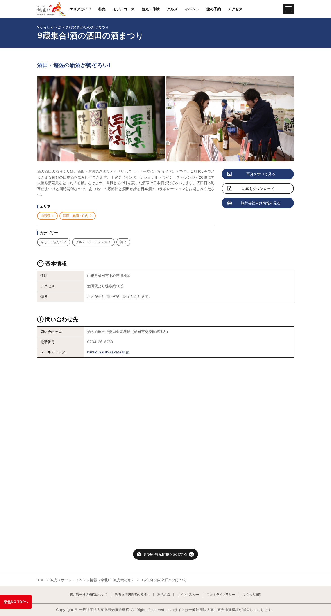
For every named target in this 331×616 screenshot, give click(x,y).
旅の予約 (213, 9)
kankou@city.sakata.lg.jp (108, 352)
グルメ (172, 9)
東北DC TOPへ (16, 602)
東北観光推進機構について (89, 594)
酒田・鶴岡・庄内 (75, 216)
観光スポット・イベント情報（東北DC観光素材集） (92, 580)
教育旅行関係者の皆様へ (132, 594)
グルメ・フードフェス (91, 242)
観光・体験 (151, 9)
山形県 (45, 216)
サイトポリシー (188, 594)
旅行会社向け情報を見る (261, 203)
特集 (102, 9)
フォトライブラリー (221, 594)
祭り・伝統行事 (52, 242)
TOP (40, 580)
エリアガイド (80, 9)
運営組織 (163, 594)
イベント (192, 9)
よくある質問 (252, 594)
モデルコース (123, 9)
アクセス (235, 9)
